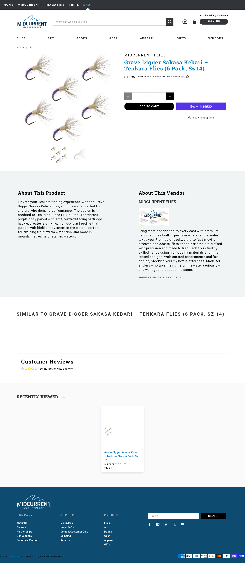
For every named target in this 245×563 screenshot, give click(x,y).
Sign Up (214, 21)
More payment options (201, 117)
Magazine (55, 4)
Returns (65, 540)
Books (81, 38)
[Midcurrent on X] (174, 525)
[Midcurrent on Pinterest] (166, 525)
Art (51, 38)
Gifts (181, 38)
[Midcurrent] (32, 21)
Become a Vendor (27, 540)
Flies (21, 38)
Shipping (65, 536)
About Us (22, 523)
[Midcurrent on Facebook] (149, 525)
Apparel (147, 38)
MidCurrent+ (30, 4)
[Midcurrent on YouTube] (182, 525)
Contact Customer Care (74, 531)
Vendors (215, 38)
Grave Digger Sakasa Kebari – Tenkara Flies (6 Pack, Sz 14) (122, 456)
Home (9, 4)
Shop (88, 4)
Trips (74, 4)
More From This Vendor (159, 277)
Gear (113, 38)
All (30, 47)
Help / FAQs (67, 527)
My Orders (66, 523)
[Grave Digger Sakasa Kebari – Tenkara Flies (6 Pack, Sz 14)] (69, 97)
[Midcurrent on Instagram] (157, 525)
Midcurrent (13, 556)
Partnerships (24, 531)
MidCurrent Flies (145, 55)
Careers (21, 527)
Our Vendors (24, 536)
